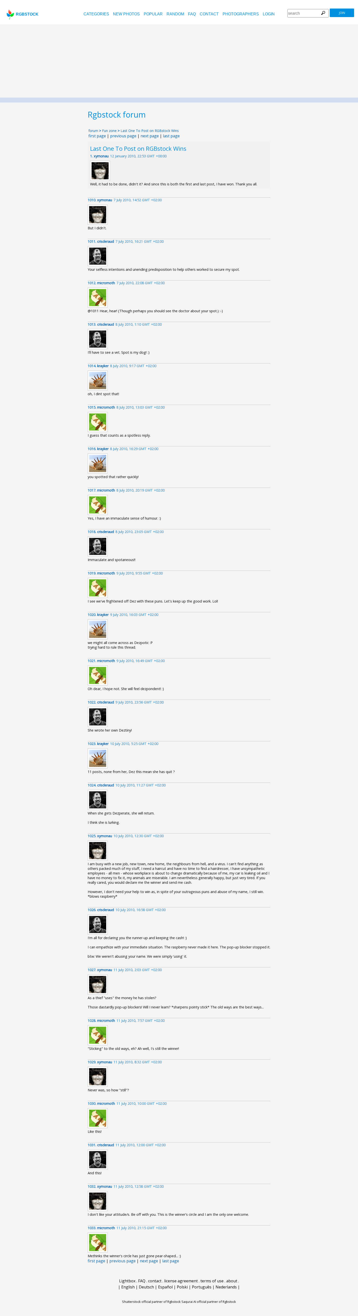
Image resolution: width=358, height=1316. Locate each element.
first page (97, 136)
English (128, 1287)
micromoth (106, 283)
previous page (123, 136)
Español (165, 1287)
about (231, 1281)
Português (201, 1287)
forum (93, 130)
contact (209, 14)
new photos (126, 14)
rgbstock (27, 14)
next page (150, 136)
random (175, 14)
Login (269, 14)
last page (171, 136)
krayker (103, 365)
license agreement (181, 1281)
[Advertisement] (179, 61)
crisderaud (105, 241)
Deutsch (146, 1287)
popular (153, 14)
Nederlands (226, 1287)
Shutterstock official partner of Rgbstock (151, 1301)
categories (96, 14)
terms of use (212, 1281)
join (342, 13)
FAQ (192, 14)
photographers (241, 14)
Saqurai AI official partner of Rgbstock (208, 1301)
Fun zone (109, 130)
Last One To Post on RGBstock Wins (150, 130)
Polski (182, 1287)
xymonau (101, 156)
